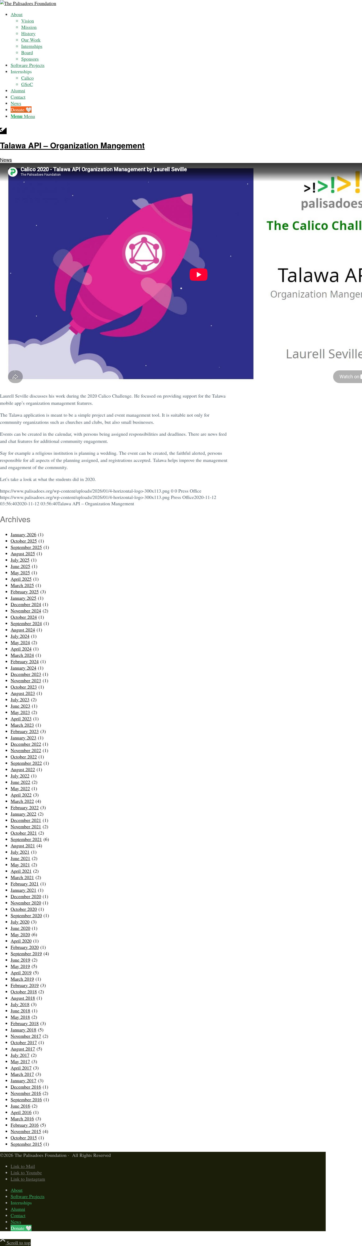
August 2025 (23, 553)
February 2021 (25, 883)
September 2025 (26, 547)
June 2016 (20, 1106)
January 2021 (23, 890)
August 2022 (23, 769)
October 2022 (24, 756)
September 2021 (26, 839)
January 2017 (23, 1080)
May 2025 (20, 572)
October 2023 (24, 687)
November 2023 (26, 680)
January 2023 (23, 737)
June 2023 (20, 706)
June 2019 (20, 960)
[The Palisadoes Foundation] (28, 3)
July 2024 (20, 636)
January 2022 (23, 814)
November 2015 (26, 1131)
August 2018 (23, 998)
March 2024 (22, 655)
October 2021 (24, 833)
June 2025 (20, 566)
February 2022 (25, 807)
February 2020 (25, 947)
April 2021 (21, 871)
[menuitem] (152, 36)
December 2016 (26, 1087)
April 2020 (21, 941)
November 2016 (26, 1093)
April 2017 (21, 1068)
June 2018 (20, 1010)
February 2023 (25, 731)
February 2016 (25, 1125)
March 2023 (22, 725)
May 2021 (20, 864)
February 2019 (25, 985)
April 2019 (21, 972)
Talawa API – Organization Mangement (72, 145)
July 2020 (20, 921)
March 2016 (22, 1118)
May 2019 (20, 966)
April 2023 (21, 718)
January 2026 (23, 534)
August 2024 (23, 629)
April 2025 (21, 579)
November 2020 (26, 902)
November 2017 (26, 1036)
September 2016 (26, 1099)
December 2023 (26, 674)
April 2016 (21, 1112)
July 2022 (20, 775)
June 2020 (20, 928)
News (6, 159)
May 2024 (20, 642)
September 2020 (26, 915)
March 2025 (22, 585)
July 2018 (20, 1004)
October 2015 (24, 1137)
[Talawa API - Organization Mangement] (3, 131)
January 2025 (23, 598)
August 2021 (23, 845)
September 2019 (26, 953)
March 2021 (22, 877)
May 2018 (20, 1017)
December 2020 (26, 896)
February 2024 (25, 661)
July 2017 (20, 1055)
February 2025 (25, 591)
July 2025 (20, 560)
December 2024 (26, 604)
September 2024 (26, 623)
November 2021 (26, 826)
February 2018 (25, 1023)
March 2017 (22, 1074)
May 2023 (20, 712)
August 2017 (23, 1048)
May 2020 (20, 934)
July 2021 (20, 852)
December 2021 (26, 820)
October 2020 (24, 909)
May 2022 (20, 788)
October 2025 (24, 541)
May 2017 (20, 1061)
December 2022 (26, 744)
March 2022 (22, 801)
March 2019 (22, 979)
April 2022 (21, 795)
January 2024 (23, 668)
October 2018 (24, 991)
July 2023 (20, 699)
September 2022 (26, 763)
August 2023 (23, 693)
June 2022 (20, 782)
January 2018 (23, 1029)
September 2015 (26, 1144)
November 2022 (26, 750)
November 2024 (26, 610)
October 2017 (24, 1042)
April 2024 (21, 648)
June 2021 (20, 858)
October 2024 (24, 617)
